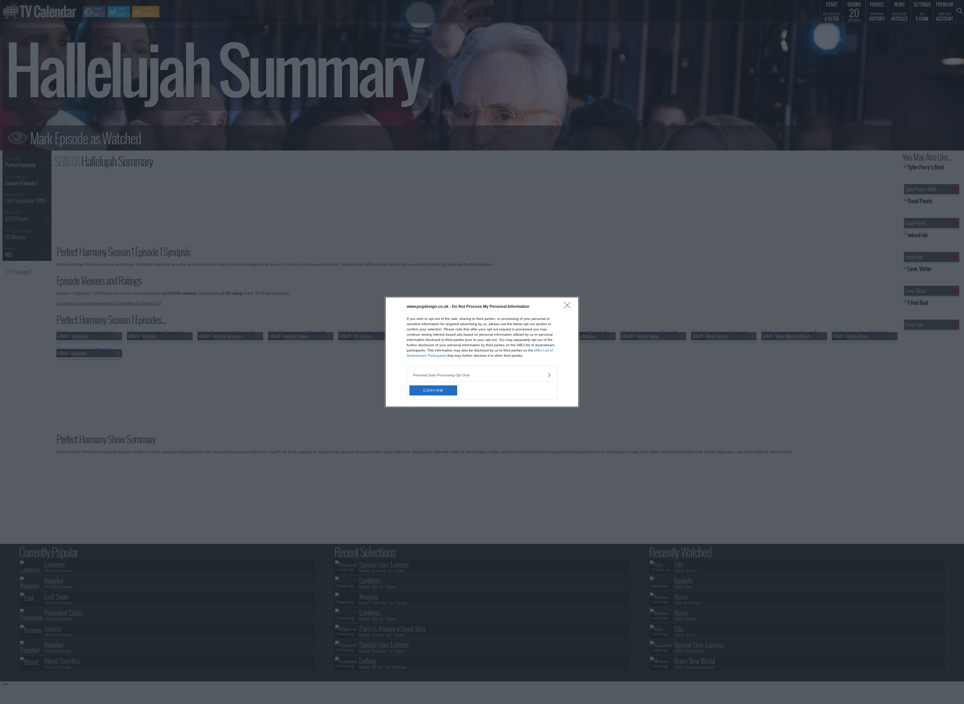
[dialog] (482, 352)
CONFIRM (433, 390)
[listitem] (482, 375)
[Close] (569, 307)
